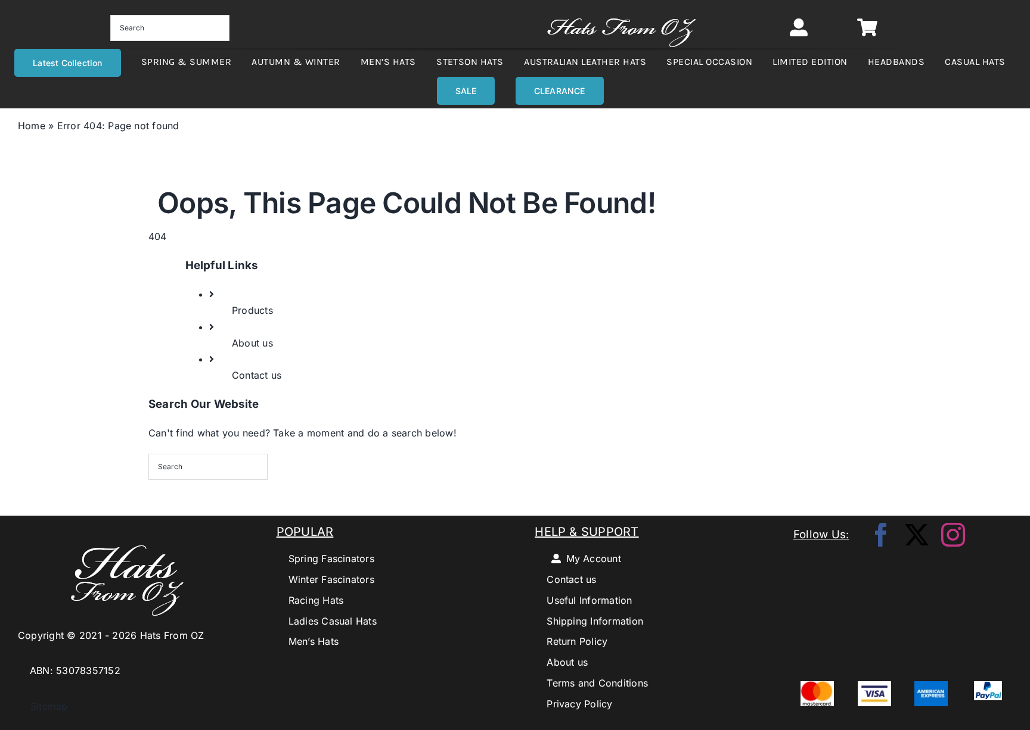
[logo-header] (621, 12)
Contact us (256, 375)
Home (31, 126)
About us (252, 343)
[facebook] (881, 535)
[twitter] (917, 535)
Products (252, 310)
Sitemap (43, 706)
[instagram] (953, 535)
